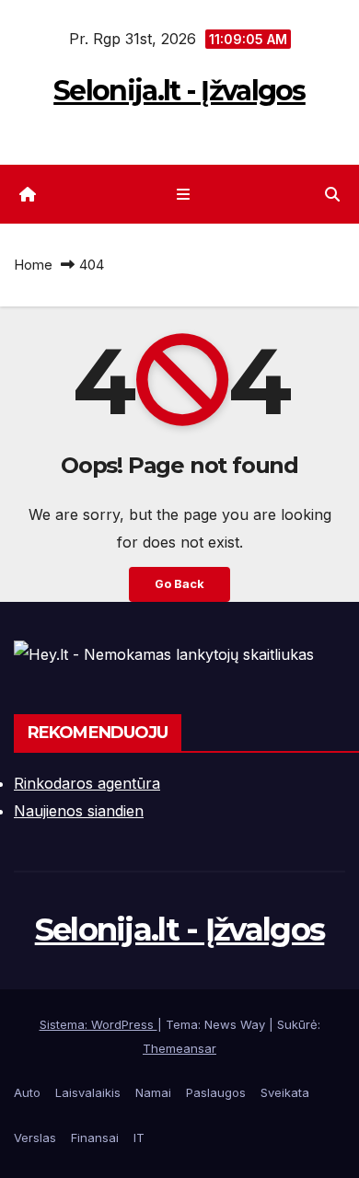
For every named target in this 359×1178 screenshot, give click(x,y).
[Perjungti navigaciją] (183, 194)
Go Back (179, 584)
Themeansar (179, 1048)
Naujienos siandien (79, 811)
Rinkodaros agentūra (87, 783)
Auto (27, 1092)
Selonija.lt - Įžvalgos (179, 91)
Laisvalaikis (88, 1092)
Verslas (35, 1137)
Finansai (95, 1137)
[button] (332, 194)
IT (139, 1137)
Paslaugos (216, 1092)
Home (33, 264)
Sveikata (285, 1092)
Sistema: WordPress (98, 1024)
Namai (153, 1092)
